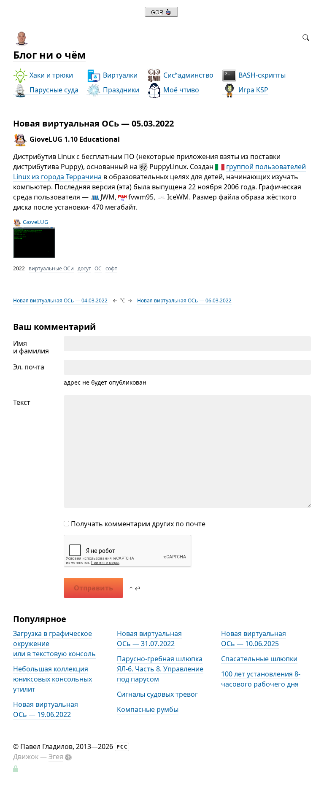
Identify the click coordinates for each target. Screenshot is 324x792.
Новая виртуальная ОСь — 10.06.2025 (253, 638)
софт (111, 268)
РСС (122, 746)
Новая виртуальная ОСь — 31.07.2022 (149, 638)
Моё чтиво (180, 89)
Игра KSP (252, 89)
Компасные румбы (147, 709)
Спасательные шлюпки (259, 658)
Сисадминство (187, 75)
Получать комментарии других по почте (137, 523)
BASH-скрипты (261, 75)
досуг (84, 268)
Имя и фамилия (31, 347)
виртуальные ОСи (51, 268)
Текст (21, 402)
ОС (98, 268)
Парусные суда (53, 89)
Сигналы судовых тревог (157, 694)
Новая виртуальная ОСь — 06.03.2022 (184, 300)
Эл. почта (28, 367)
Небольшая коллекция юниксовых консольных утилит (52, 679)
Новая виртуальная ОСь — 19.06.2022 (45, 709)
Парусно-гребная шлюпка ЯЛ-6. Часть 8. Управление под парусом (160, 669)
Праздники (120, 89)
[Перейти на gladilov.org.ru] (161, 14)
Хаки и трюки (50, 75)
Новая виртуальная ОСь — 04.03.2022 (60, 300)
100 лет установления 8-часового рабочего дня (260, 679)
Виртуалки (119, 75)
